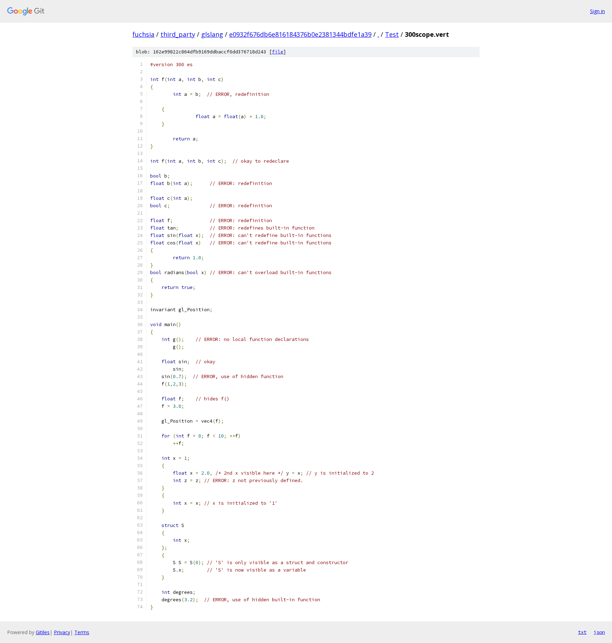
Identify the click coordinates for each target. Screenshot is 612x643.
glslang (212, 34)
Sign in (597, 11)
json (599, 632)
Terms (81, 632)
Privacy (62, 632)
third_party (177, 34)
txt (582, 632)
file (277, 52)
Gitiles (43, 632)
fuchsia (143, 34)
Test (392, 34)
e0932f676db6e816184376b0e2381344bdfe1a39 (300, 34)
